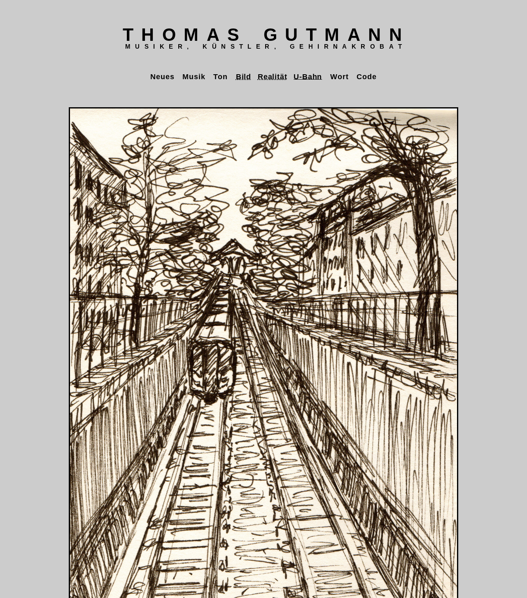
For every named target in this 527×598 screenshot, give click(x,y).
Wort (339, 76)
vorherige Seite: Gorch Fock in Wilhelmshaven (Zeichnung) (16, 293)
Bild (243, 76)
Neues (162, 76)
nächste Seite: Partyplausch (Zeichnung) (510, 293)
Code (366, 76)
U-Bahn (308, 76)
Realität (272, 76)
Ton (220, 76)
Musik (193, 76)
